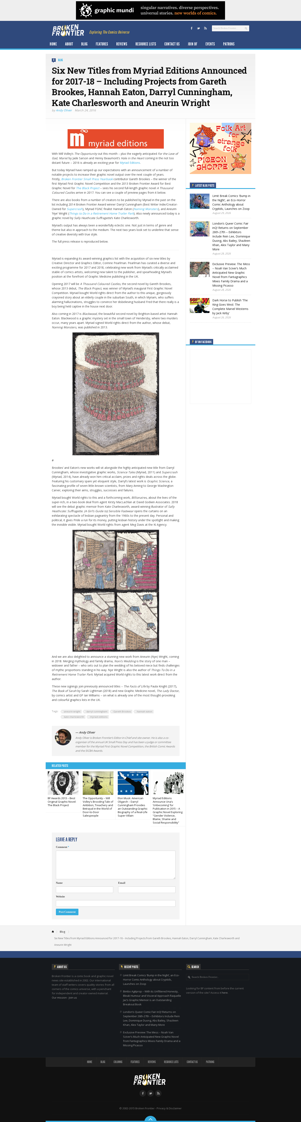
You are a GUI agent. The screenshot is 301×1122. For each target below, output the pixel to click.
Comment (62, 847)
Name (59, 882)
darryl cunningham (96, 711)
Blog (84, 44)
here (225, 992)
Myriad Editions (130, 163)
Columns (118, 1062)
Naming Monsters (146, 209)
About (69, 44)
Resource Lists (146, 44)
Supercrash (75, 209)
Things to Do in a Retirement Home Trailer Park (101, 213)
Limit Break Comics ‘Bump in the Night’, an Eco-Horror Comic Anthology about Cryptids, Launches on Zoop (151, 979)
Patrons (229, 44)
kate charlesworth (74, 716)
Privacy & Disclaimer (169, 1108)
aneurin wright (72, 711)
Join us (73, 997)
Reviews (121, 44)
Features (102, 44)
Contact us (172, 44)
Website (60, 896)
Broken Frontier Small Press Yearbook (87, 179)
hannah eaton (144, 711)
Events (210, 44)
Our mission (59, 997)
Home (53, 44)
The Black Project (87, 188)
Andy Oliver (64, 110)
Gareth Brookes (122, 711)
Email (121, 882)
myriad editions (98, 716)
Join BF (192, 44)
